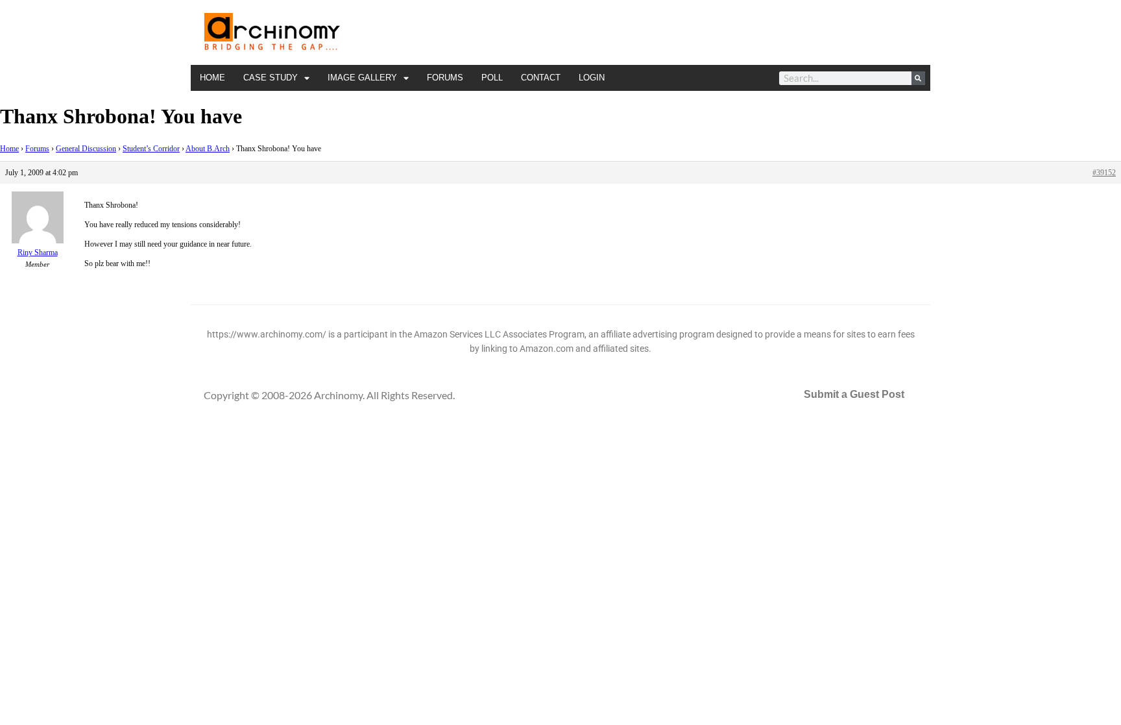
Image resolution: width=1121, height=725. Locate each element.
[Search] (918, 78)
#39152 (1104, 172)
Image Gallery (362, 77)
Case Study (270, 77)
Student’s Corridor (151, 148)
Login (592, 77)
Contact (540, 77)
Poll (492, 77)
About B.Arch (208, 148)
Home (212, 77)
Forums (445, 77)
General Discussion (86, 148)
